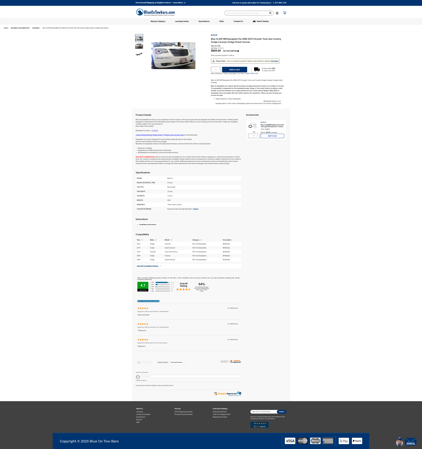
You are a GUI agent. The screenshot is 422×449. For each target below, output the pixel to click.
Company (139, 412)
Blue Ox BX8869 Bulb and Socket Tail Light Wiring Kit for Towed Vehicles (272, 125)
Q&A (137, 422)
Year (138, 240)
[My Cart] (284, 11)
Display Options (163, 362)
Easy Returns (140, 417)
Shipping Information (220, 417)
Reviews (139, 419)
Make (152, 240)
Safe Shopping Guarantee (184, 412)
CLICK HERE (147, 224)
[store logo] (155, 12)
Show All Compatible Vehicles (147, 266)
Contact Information (143, 414)
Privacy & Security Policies (184, 414)
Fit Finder (274, 61)
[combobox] (249, 13)
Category (195, 240)
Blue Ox (214, 35)
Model (167, 240)
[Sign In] (277, 13)
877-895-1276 (280, 3)
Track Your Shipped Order (221, 414)
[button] (139, 46)
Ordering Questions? (220, 412)
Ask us (231, 55)
